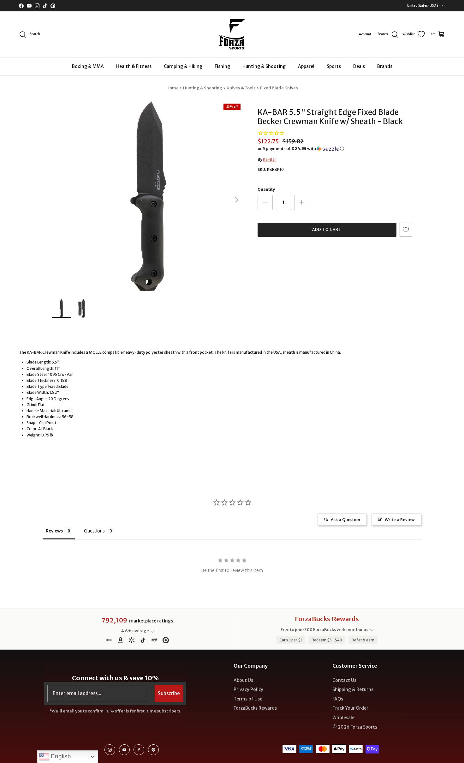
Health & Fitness (134, 66)
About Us (243, 680)
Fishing (222, 66)
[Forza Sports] (232, 34)
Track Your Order (350, 708)
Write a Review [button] (400, 519)
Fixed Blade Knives (279, 88)
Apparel (306, 66)
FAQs (337, 699)
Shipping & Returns (352, 689)
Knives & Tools (241, 88)
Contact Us (344, 680)
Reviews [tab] (54, 531)
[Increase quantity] (301, 202)
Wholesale (343, 717)
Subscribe (169, 693)
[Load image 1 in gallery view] (148, 196)
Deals (359, 66)
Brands (384, 66)
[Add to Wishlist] (406, 230)
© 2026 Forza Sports (354, 727)
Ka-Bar (269, 159)
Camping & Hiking (183, 66)
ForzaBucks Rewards (255, 708)
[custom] (109, 749)
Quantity (266, 189)
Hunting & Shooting (264, 66)
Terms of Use (248, 699)
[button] (301, 149)
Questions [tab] (94, 531)
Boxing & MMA (88, 66)
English (60, 756)
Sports (334, 66)
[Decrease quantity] (265, 202)
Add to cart (327, 229)
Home (172, 88)
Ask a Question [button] (345, 519)
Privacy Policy (248, 689)
